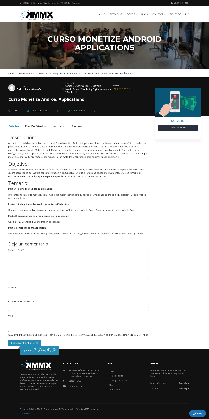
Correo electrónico (21, 301)
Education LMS (82, 409)
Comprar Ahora (178, 127)
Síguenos (26, 350)
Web (10, 315)
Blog (144, 14)
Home (112, 371)
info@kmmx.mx (76, 386)
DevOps (132, 14)
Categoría (69, 83)
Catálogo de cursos (118, 380)
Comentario (16, 249)
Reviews (77, 126)
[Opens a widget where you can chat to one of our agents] (197, 413)
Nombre (14, 287)
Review (116, 85)
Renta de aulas (179, 14)
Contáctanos (115, 389)
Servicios (116, 14)
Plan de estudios (35, 126)
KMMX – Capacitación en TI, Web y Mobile (55, 409)
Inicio (101, 14)
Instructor (21, 86)
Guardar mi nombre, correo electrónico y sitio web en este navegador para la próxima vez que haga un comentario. (78, 334)
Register (185, 3)
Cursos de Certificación (77, 85)
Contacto (158, 14)
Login (176, 3)
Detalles (13, 126)
